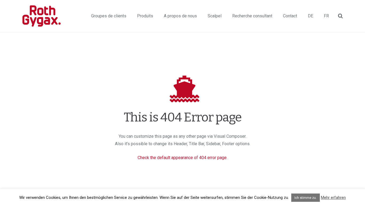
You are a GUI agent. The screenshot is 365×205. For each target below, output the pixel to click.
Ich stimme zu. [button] (305, 198)
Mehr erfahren (333, 197)
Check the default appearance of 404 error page (182, 157)
